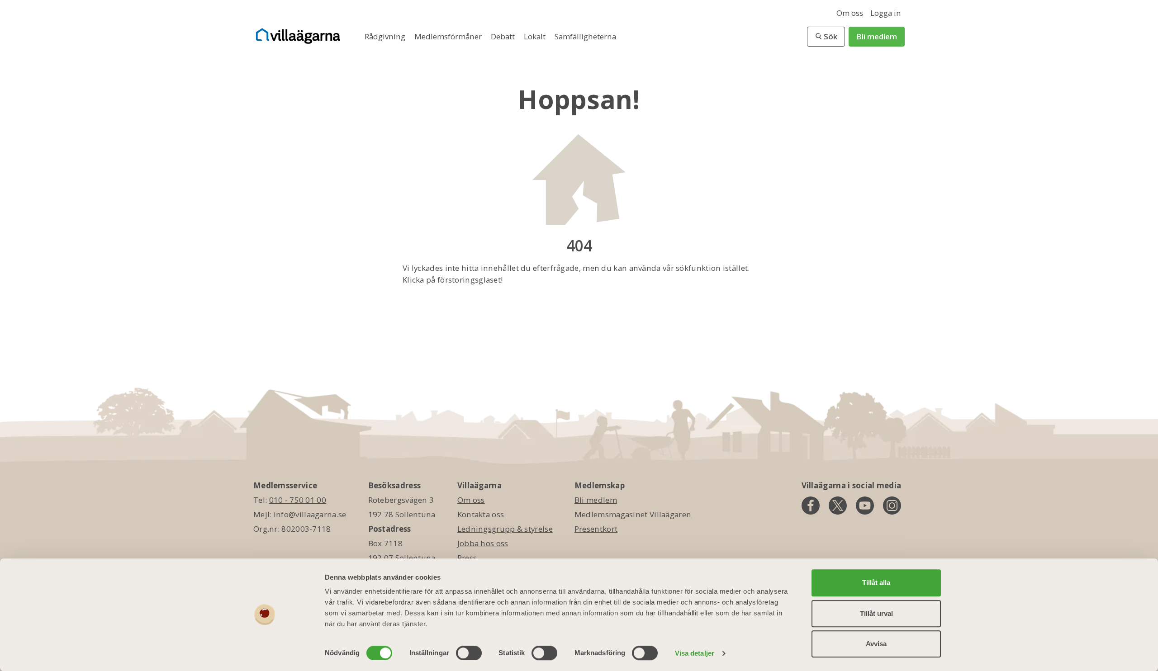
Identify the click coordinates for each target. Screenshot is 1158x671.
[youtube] (865, 505)
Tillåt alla (876, 582)
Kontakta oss (480, 514)
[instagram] (892, 505)
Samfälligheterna (585, 36)
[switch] (469, 653)
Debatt (504, 36)
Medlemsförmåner (449, 36)
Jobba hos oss (482, 543)
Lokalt (535, 36)
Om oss (849, 13)
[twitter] (837, 505)
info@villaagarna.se (310, 514)
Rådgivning (386, 36)
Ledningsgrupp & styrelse (505, 529)
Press (467, 558)
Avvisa (876, 643)
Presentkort (595, 529)
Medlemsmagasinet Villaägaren (632, 514)
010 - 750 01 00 (298, 500)
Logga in (885, 13)
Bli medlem (876, 36)
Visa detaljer (694, 653)
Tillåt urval (876, 613)
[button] (826, 37)
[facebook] (810, 505)
